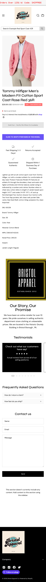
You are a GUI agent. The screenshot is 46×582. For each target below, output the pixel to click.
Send (23, 474)
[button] (37, 15)
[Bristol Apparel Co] (23, 15)
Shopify (30, 578)
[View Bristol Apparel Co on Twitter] (19, 567)
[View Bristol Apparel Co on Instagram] (4, 567)
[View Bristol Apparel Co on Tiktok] (9, 567)
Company (6, 559)
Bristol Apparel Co (13, 578)
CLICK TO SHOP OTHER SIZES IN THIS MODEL (23, 137)
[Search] (42, 28)
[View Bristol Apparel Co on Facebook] (14, 567)
